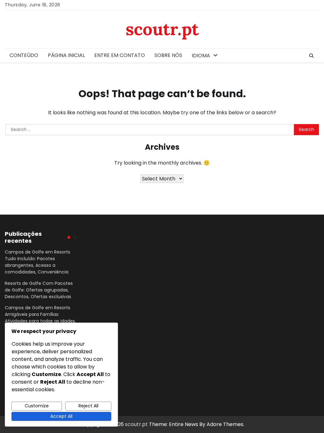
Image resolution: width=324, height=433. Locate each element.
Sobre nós (168, 55)
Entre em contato (119, 55)
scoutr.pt (162, 29)
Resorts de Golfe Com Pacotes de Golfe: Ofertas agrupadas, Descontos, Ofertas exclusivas (39, 290)
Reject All (88, 406)
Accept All (61, 416)
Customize (37, 406)
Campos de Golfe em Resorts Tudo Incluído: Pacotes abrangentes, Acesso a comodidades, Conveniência (37, 262)
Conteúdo (23, 55)
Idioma (201, 55)
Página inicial (66, 55)
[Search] (311, 55)
